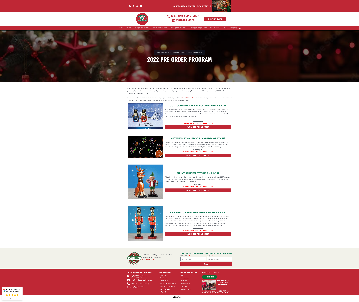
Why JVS (163, 292)
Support (184, 286)
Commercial (164, 281)
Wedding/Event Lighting (178, 28)
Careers (184, 281)
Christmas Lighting (142, 28)
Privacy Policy (186, 289)
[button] (239, 28)
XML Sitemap (225, 293)
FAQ (225, 28)
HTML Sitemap (214, 293)
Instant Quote (185, 283)
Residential (163, 278)
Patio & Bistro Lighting (199, 28)
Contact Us (232, 28)
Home (121, 28)
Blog (182, 275)
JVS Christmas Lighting (209, 291)
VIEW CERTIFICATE (147, 259)
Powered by (11, 300)
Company (127, 28)
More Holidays (215, 28)
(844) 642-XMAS (187, 98)
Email (209, 256)
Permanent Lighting (160, 28)
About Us (163, 275)
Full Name (184, 256)
